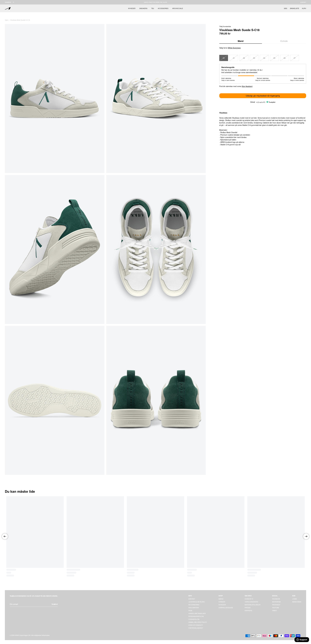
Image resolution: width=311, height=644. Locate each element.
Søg (285, 8)
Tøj (152, 8)
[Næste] (306, 536)
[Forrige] (5, 536)
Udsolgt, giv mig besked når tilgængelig (263, 95)
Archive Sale (177, 8)
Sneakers (143, 8)
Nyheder (131, 8)
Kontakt (303, 2)
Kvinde (284, 41)
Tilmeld (55, 604)
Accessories (163, 8)
